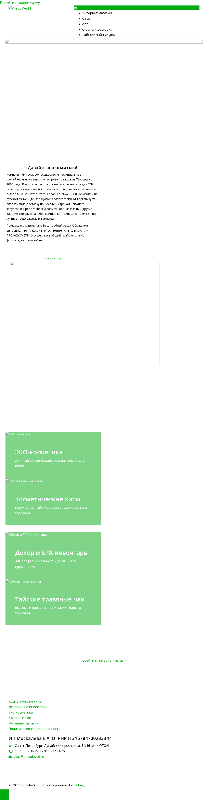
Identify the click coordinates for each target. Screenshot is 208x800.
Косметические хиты (25, 701)
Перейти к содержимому (20, 2)
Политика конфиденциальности (35, 729)
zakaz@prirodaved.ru (28, 756)
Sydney (79, 785)
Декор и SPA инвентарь (28, 707)
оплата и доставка (97, 29)
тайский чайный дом (99, 34)
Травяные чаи (20, 718)
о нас (86, 18)
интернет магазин (97, 13)
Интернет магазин (24, 723)
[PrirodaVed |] (20, 8)
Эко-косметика (21, 712)
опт (85, 24)
